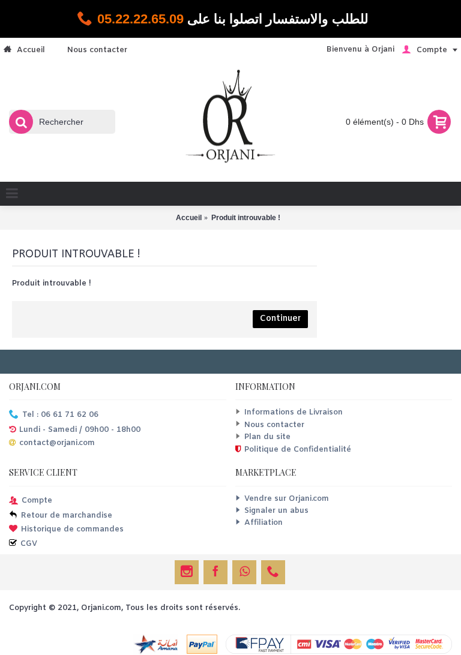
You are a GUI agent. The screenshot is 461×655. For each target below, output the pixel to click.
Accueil (189, 218)
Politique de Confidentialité (297, 449)
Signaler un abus (276, 511)
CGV (28, 544)
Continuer (280, 319)
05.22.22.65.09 (140, 18)
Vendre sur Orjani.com (286, 499)
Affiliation (263, 523)
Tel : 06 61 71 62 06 (60, 415)
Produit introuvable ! (245, 218)
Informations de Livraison (293, 412)
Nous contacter (274, 425)
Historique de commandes (72, 530)
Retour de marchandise (66, 515)
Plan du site (267, 437)
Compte (37, 500)
